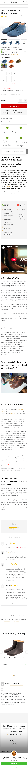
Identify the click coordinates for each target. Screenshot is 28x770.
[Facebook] (13, 743)
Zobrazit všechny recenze (14, 604)
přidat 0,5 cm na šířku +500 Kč (10, 86)
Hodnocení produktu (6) (20, 151)
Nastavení (14, 768)
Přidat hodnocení (14, 537)
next (27, 652)
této (16, 294)
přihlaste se (7, 621)
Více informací (14, 54)
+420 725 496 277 (15, 734)
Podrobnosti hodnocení (21, 16)
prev (1, 652)
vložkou (8, 186)
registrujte (16, 621)
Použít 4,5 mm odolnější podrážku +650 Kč (13, 90)
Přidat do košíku (14, 106)
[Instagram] (16, 743)
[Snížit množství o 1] (20, 100)
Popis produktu (7, 151)
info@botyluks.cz (15, 732)
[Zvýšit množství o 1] (25, 100)
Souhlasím (14, 763)
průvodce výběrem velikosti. (7, 315)
